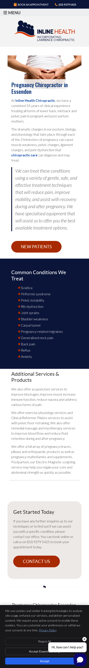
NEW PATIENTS (36, 246)
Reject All (44, 641)
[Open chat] (80, 659)
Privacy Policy (48, 630)
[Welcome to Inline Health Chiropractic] (44, 40)
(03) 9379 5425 (67, 4)
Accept (44, 661)
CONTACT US (36, 561)
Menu (14, 12)
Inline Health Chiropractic (35, 100)
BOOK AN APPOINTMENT (33, 4)
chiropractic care (24, 155)
